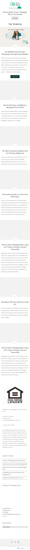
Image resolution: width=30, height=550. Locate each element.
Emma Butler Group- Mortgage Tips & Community (15, 13)
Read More (15, 76)
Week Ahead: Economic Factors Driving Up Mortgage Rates (14, 468)
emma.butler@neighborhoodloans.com (11, 514)
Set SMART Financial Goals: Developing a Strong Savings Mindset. (13, 473)
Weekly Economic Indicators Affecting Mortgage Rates (14, 464)
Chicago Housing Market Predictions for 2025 (12, 477)
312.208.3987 (5, 512)
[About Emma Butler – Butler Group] (11, 542)
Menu (15, 18)
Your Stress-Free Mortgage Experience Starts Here (13, 460)
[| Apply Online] (15, 542)
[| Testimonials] (18, 542)
